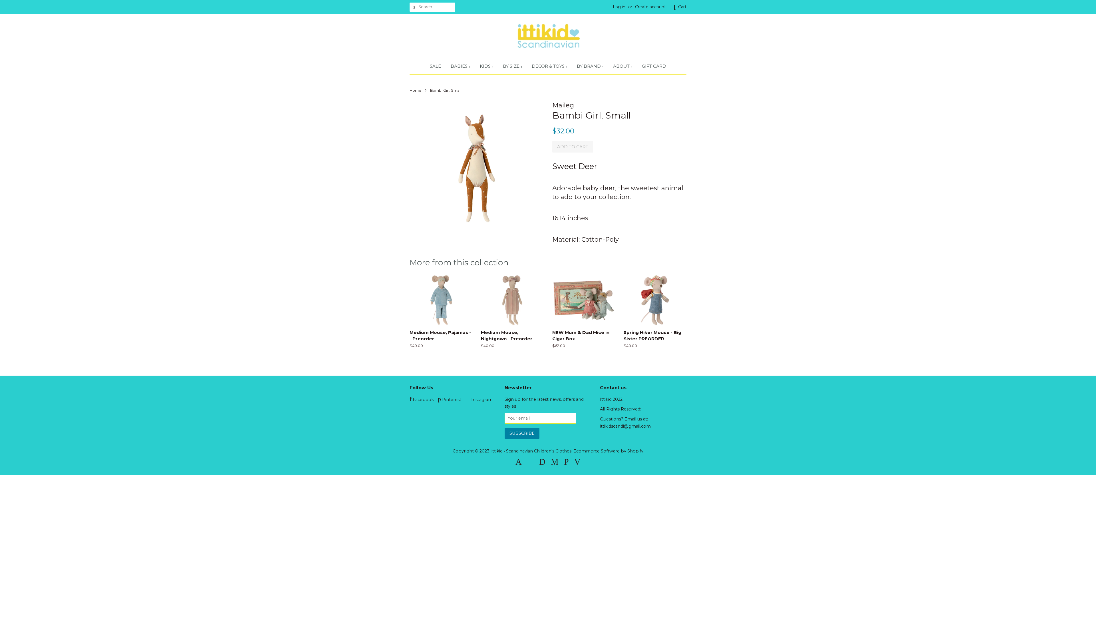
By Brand (589, 66)
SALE (435, 66)
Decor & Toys (549, 66)
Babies (460, 66)
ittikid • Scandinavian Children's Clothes (531, 451)
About (622, 66)
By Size (512, 66)
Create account (650, 6)
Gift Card (654, 66)
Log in (619, 6)
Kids (486, 66)
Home (415, 90)
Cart (682, 6)
